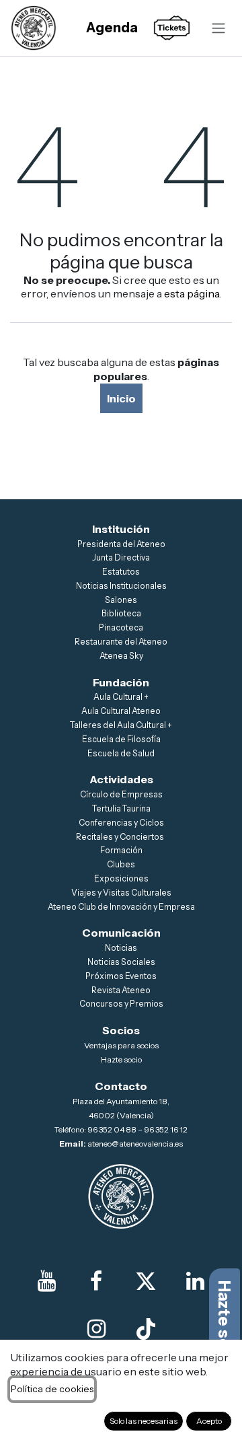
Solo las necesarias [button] (143, 1421)
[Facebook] (96, 1281)
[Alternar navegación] (218, 27)
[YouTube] (47, 1281)
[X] (145, 1281)
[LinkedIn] (194, 1281)
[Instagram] (96, 1328)
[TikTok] (145, 1328)
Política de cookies (52, 1389)
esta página (191, 293)
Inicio (121, 398)
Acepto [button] (209, 1421)
